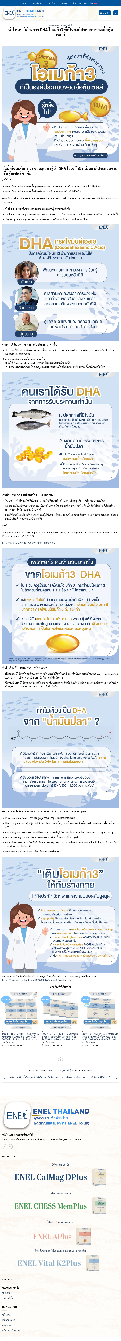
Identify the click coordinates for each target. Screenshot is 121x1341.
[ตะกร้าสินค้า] (116, 12)
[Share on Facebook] (60, 1059)
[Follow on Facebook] (5, 1146)
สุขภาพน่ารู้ (67, 25)
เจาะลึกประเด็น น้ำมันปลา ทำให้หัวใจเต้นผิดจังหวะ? (32, 1077)
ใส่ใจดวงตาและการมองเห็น (60, 1222)
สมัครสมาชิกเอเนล (11, 1330)
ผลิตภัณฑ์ (65, 3)
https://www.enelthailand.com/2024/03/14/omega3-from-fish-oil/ (36, 979)
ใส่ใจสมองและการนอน (61, 1193)
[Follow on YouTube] (10, 1146)
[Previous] (2, 1021)
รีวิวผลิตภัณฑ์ (52, 3)
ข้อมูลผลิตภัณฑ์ (36, 3)
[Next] (118, 1021)
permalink (88, 1070)
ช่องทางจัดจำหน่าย (80, 3)
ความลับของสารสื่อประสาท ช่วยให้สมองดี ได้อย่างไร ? (88, 1077)
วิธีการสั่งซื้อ (7, 1298)
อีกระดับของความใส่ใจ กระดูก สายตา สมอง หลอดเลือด (60, 1250)
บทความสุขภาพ (55, 25)
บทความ (6, 1292)
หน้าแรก (25, 3)
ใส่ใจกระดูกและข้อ (60, 1164)
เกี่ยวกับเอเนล (8, 1320)
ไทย (92, 3)
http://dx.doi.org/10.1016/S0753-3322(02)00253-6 (29, 542)
